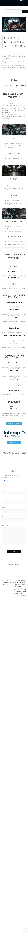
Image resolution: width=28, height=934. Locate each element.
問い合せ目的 (5, 477)
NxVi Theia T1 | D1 (14, 271)
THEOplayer (14, 343)
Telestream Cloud (14, 363)
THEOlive (14, 317)
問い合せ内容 (6, 525)
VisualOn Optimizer (14, 390)
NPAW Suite (14, 370)
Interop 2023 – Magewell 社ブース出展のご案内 (8, 582)
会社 (4, 507)
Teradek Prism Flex (14, 277)
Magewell (14, 284)
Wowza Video (14, 310)
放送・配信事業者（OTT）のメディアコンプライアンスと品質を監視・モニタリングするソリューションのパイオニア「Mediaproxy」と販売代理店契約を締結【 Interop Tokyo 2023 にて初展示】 (20, 588)
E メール (5, 516)
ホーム (24, 0)
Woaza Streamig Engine (14, 302)
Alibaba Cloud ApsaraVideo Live (14, 336)
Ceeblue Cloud (14, 328)
